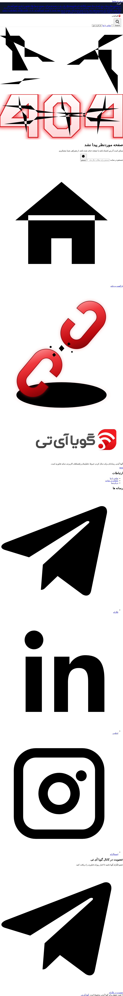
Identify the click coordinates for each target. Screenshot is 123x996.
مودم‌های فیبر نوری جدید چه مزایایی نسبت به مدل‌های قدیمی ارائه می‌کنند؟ (43, 6)
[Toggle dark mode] (112, 25)
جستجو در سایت (116, 160)
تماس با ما (107, 25)
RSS (121, 468)
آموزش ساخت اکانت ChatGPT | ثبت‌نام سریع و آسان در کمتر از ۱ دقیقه (58, 8)
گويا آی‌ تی (85, 995)
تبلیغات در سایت (111, 481)
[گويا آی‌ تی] (116, 16)
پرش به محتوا (117, 1)
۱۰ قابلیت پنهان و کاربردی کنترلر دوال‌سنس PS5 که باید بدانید (97, 6)
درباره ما (114, 483)
